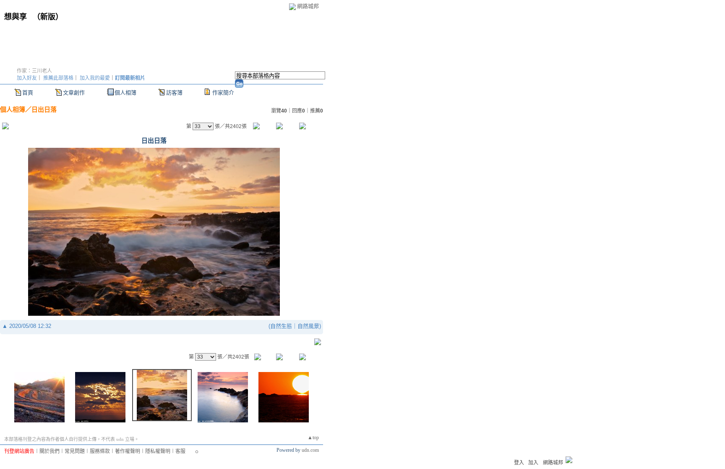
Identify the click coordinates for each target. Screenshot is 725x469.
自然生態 (281, 326)
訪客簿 (174, 92)
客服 (180, 451)
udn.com (310, 450)
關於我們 (49, 451)
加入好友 (27, 78)
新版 (47, 17)
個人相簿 (125, 92)
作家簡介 (223, 92)
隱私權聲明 (157, 451)
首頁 (27, 92)
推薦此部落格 (58, 78)
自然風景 (308, 326)
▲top (313, 437)
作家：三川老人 (34, 71)
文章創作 (74, 92)
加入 (533, 463)
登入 (519, 463)
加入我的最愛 (95, 78)
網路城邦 (308, 6)
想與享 (16, 17)
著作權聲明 (127, 451)
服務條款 (100, 451)
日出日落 (44, 109)
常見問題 (75, 451)
